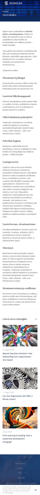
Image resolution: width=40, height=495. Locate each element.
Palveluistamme (20, 463)
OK (36, 490)
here (11, 492)
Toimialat (20, 468)
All (36, 319)
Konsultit (21, 478)
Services (5, 11)
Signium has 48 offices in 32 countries (21, 483)
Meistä (20, 473)
